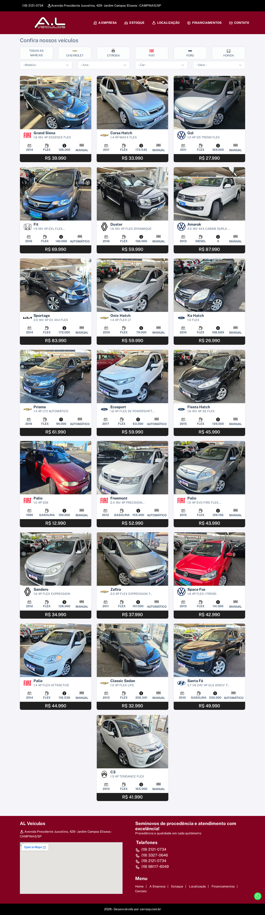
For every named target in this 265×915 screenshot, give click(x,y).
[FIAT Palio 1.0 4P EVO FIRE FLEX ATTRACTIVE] (209, 468)
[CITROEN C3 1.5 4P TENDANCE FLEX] (132, 741)
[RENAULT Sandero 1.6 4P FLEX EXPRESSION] (55, 559)
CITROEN (113, 55)
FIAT (152, 55)
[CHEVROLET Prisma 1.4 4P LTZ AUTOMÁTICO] (55, 376)
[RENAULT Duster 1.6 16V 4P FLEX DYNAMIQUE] (132, 194)
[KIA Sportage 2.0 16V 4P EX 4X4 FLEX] (55, 285)
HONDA (228, 55)
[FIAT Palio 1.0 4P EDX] (55, 468)
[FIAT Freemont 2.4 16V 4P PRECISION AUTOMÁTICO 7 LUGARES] (132, 468)
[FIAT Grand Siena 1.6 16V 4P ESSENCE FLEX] (55, 102)
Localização (168, 22)
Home (139, 886)
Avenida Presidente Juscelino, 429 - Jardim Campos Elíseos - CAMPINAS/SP (106, 5)
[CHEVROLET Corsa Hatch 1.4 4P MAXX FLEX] (132, 102)
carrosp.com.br (150, 909)
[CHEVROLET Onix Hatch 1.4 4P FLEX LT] (132, 285)
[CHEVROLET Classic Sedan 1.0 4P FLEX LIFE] (132, 650)
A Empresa (107, 22)
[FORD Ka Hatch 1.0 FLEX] (209, 285)
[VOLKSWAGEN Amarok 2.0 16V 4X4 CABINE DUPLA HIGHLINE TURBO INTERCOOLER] (209, 194)
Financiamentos (207, 22)
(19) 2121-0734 (32, 5)
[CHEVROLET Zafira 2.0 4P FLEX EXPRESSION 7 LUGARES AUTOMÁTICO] (132, 559)
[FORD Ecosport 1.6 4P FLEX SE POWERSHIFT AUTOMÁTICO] (132, 376)
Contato (241, 22)
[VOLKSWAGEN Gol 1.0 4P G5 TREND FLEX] (209, 102)
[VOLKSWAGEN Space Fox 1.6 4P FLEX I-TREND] (209, 559)
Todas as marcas (36, 53)
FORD (190, 55)
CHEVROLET (74, 55)
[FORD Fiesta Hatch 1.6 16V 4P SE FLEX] (209, 376)
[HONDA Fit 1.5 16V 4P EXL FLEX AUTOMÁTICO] (55, 194)
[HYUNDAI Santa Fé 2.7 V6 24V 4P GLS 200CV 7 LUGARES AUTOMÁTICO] (209, 650)
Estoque (137, 22)
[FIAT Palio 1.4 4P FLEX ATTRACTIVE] (55, 650)
